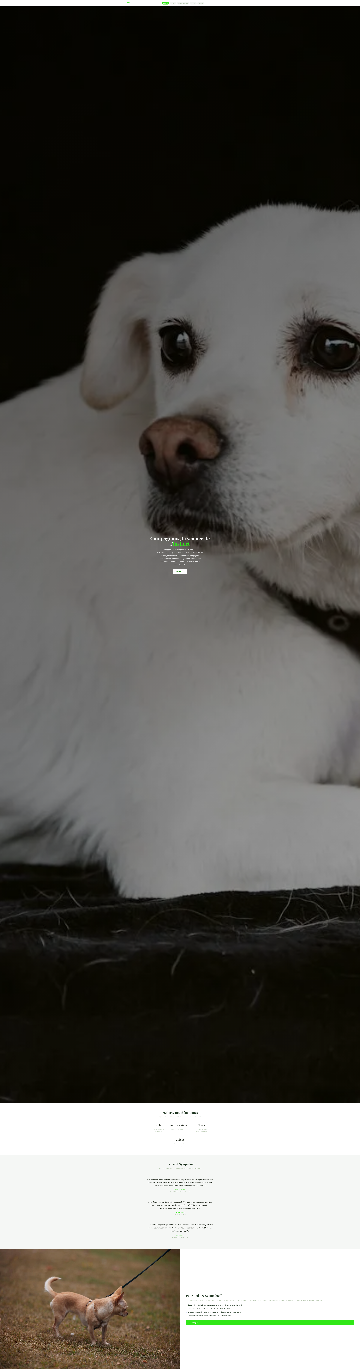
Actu (173, 3)
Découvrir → (180, 571)
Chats (193, 3)
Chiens (201, 3)
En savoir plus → (194, 1323)
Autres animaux (183, 3)
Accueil (165, 3)
